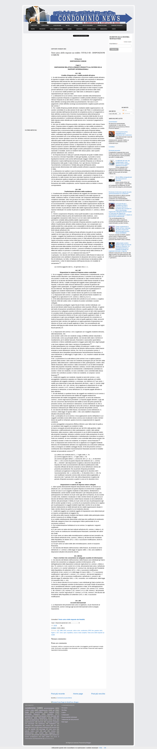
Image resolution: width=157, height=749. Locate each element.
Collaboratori (65, 715)
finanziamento (39, 738)
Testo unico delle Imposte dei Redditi (71, 619)
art (54, 710)
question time (30, 716)
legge (27, 712)
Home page (78, 694)
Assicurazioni (57, 25)
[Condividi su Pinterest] (64, 628)
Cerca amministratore (56, 29)
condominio (84, 630)
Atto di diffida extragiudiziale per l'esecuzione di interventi (124, 178)
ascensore (28, 734)
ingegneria (52, 733)
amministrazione (30, 722)
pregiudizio (45, 734)
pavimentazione (48, 738)
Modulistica (103, 29)
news (61, 632)
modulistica (52, 723)
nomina (53, 731)
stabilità (33, 729)
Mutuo (67, 25)
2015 (64, 630)
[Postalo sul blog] (59, 628)
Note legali (64, 722)
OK (105, 748)
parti (45, 731)
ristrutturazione (29, 733)
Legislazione (45, 25)
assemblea (39, 712)
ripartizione (41, 723)
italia (101, 630)
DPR (89, 630)
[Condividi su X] (61, 628)
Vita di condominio (88, 25)
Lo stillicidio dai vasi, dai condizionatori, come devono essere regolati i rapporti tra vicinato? (123, 163)
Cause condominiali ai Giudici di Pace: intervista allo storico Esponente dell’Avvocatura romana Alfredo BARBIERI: (123, 230)
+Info (100, 748)
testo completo (82, 632)
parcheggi (42, 729)
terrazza (33, 727)
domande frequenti (32, 714)
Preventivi (42, 29)
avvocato (69, 630)
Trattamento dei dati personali (70, 719)
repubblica (70, 632)
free (93, 630)
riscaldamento (34, 720)
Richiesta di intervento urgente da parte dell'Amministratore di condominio (120, 192)
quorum (54, 727)
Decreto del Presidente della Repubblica (42, 717)
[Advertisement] (70, 42)
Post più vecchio (98, 694)
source (76, 632)
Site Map (64, 710)
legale (53, 632)
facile (46, 720)
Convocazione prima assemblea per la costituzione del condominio (124, 133)
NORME (76, 25)
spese (54, 720)
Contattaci (79, 29)
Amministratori (113, 121)
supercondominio (44, 727)
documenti (31, 723)
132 (58, 630)
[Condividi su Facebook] (62, 628)
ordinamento (38, 725)
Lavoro (69, 29)
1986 (61, 630)
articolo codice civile (32, 731)
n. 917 (57, 632)
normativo (28, 725)
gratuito (97, 630)
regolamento (43, 710)
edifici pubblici (46, 736)
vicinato (41, 733)
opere (26, 727)
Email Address (113, 43)
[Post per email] (61, 625)
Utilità (114, 29)
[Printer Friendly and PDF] (53, 628)
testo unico (52, 729)
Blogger (88, 742)
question (50, 714)
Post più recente (58, 694)
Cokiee (63, 712)
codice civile (76, 630)
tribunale (40, 722)
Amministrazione (102, 25)
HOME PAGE (34, 25)
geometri (36, 734)
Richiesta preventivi (114, 150)
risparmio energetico (53, 722)
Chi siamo (64, 708)
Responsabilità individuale (69, 717)
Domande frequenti (116, 25)
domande (42, 716)
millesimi (56, 718)
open (64, 632)
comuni (48, 725)
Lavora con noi (91, 29)
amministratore (49, 708)
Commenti (127, 113)
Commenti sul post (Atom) (64, 698)
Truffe (33, 29)
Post (125, 110)
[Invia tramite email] (57, 628)
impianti (51, 712)
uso (55, 725)
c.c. (26, 729)
